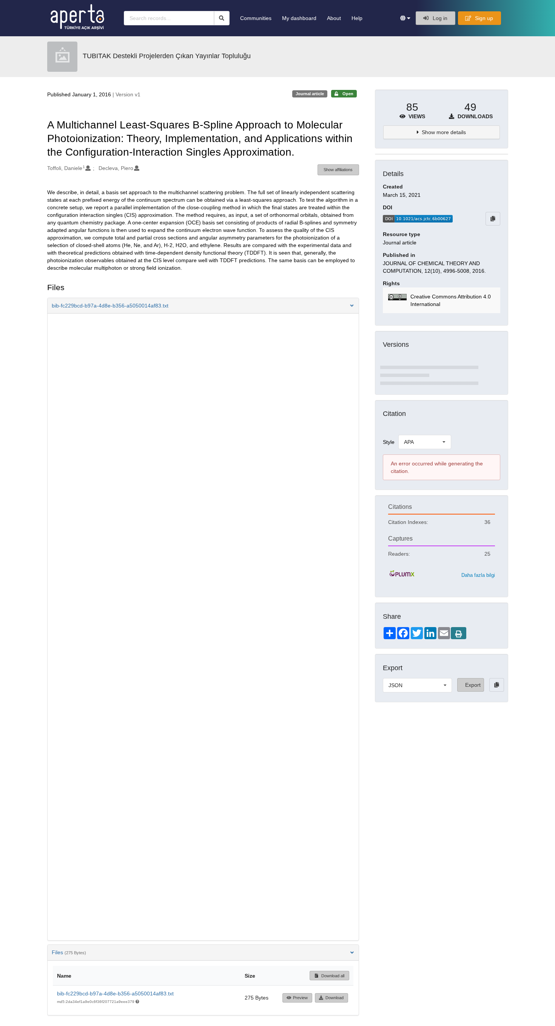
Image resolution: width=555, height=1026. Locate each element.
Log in (439, 18)
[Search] (222, 18)
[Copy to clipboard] (493, 219)
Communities (255, 18)
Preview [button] (300, 997)
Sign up (483, 18)
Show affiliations (338, 169)
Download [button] (334, 997)
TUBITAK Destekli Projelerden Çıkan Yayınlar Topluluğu (167, 56)
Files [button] (69, 952)
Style (389, 442)
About (334, 18)
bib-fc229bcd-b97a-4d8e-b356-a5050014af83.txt (115, 993)
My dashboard (299, 18)
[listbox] (424, 442)
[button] (405, 18)
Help (357, 18)
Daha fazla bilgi (478, 575)
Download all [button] (332, 975)
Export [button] (473, 685)
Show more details (444, 132)
